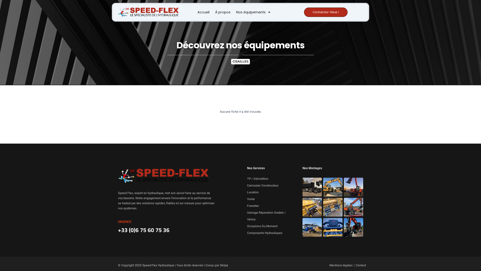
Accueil (203, 12)
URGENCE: (125, 222)
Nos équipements (251, 12)
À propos (223, 12)
